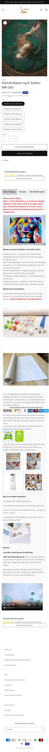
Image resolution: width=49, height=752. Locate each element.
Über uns (8, 650)
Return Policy (9, 705)
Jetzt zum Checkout (24, 153)
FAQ (6, 675)
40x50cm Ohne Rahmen (13, 104)
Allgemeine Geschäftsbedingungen (17, 660)
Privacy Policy (9, 655)
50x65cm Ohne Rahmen (13, 114)
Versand (10, 95)
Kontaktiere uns (10, 665)
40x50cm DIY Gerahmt (12, 109)
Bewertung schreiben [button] (24, 178)
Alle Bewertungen (36, 192)
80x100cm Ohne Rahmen (13, 129)
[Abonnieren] (41, 729)
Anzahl (4, 134)
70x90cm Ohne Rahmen (13, 124)
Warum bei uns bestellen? (14, 715)
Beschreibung (9, 192)
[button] (2, 9)
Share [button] (6, 160)
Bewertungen (9, 690)
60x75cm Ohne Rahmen (13, 119)
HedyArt (21, 748)
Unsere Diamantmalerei (13, 695)
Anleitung (8, 685)
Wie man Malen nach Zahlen (15, 680)
